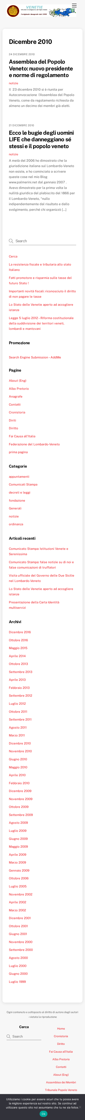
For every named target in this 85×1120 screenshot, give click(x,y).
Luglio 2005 (18, 886)
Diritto (13, 428)
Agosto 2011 (18, 727)
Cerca (13, 256)
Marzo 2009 (17, 862)
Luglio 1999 (17, 981)
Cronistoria (17, 412)
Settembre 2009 (21, 815)
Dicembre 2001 (20, 918)
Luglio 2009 (17, 830)
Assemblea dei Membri (61, 1082)
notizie (13, 83)
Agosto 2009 (18, 822)
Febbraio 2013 (19, 687)
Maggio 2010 (18, 767)
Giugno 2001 (18, 934)
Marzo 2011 (17, 735)
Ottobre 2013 (18, 664)
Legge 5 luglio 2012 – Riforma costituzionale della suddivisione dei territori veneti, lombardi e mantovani (41, 323)
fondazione (17, 500)
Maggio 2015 (18, 648)
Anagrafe (15, 396)
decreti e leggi (19, 492)
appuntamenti (19, 476)
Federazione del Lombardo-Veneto (34, 444)
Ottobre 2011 (18, 711)
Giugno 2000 (18, 973)
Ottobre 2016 (18, 640)
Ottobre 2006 (18, 878)
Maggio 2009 (18, 846)
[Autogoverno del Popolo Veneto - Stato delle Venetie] (42, 15)
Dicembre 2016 (20, 632)
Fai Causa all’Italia (22, 436)
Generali (15, 508)
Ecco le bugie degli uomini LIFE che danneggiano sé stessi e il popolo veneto (41, 139)
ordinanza (16, 524)
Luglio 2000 (17, 966)
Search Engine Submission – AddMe (35, 357)
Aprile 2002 (17, 902)
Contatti (15, 404)
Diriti (12, 420)
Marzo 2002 (17, 910)
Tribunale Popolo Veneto (61, 1090)
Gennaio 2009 (19, 870)
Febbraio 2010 (19, 783)
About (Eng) (17, 380)
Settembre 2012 (20, 695)
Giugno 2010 (18, 759)
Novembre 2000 (20, 942)
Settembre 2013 (20, 672)
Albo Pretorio (19, 388)
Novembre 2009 (20, 799)
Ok (43, 1113)
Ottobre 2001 (18, 926)
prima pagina (18, 452)
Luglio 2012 (17, 703)
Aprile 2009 (17, 854)
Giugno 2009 (18, 838)
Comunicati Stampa (23, 484)
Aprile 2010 (17, 775)
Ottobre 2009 (18, 807)
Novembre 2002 (20, 894)
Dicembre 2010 (20, 743)
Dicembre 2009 (20, 791)
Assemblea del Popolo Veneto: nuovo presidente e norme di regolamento (41, 68)
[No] (80, 1107)
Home (61, 1028)
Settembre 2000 (21, 949)
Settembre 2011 (20, 719)
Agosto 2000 (18, 958)
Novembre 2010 (20, 751)
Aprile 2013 (17, 679)
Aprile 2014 (17, 656)
